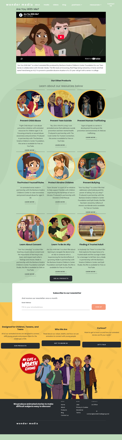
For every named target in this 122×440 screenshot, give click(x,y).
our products (20, 346)
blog (64, 5)
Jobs (77, 405)
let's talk (102, 345)
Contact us (65, 415)
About (63, 407)
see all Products (61, 278)
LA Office (95, 405)
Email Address (26, 302)
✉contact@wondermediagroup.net (97, 412)
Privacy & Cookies (82, 407)
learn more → (30, 150)
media (46, 5)
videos (56, 5)
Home (63, 405)
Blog (62, 413)
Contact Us (110, 5)
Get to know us (61, 343)
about (37, 5)
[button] (77, 5)
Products (64, 410)
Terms (78, 413)
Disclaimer (79, 410)
